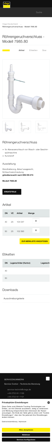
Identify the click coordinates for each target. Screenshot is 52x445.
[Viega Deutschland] (6, 3)
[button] (26, 298)
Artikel (22, 50)
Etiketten (33, 50)
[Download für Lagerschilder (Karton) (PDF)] (32, 263)
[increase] (42, 221)
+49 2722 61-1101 (15, 396)
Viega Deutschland (10, 24)
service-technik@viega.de (19, 389)
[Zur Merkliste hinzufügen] (48, 39)
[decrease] (29, 221)
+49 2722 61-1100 (15, 393)
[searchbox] (23, 12)
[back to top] (48, 378)
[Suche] (48, 12)
